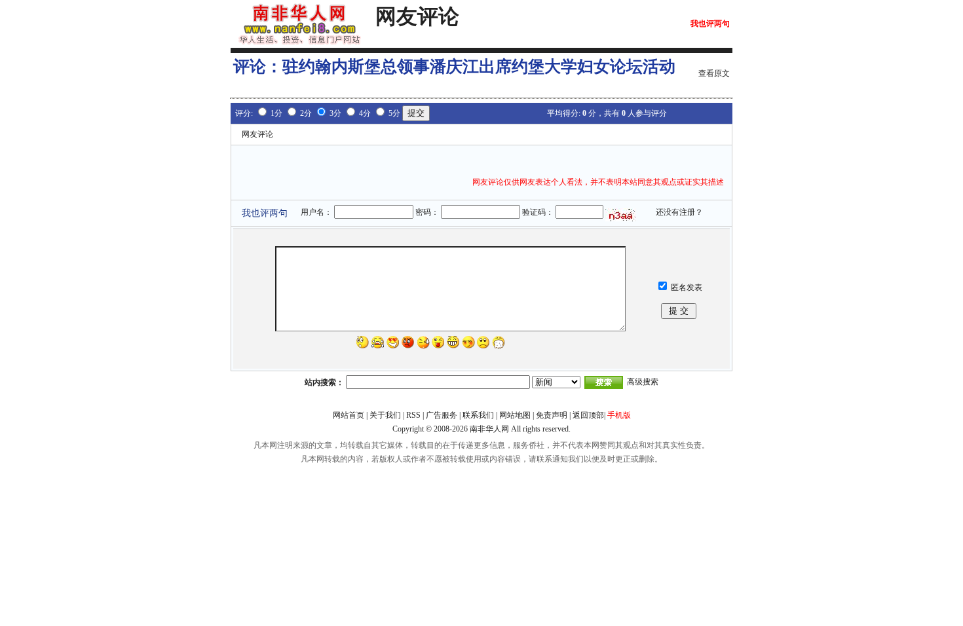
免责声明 (551, 415)
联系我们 (478, 415)
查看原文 (714, 73)
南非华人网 (489, 428)
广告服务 (441, 415)
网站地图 (515, 415)
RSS (413, 415)
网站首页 (348, 415)
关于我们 (385, 415)
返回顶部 (588, 415)
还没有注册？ (679, 212)
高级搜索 (642, 381)
